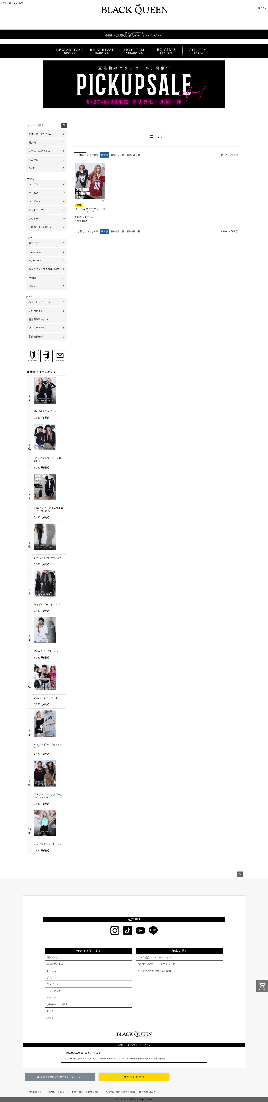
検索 (64, 125)
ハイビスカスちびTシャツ (47, 844)
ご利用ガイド (36, 310)
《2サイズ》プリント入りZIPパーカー (47, 460)
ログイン (262, 8)
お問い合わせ (95, 1092)
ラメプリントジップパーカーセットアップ (48, 796)
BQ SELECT (35, 260)
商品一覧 (33, 159)
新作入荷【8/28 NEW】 (41, 134)
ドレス (32, 286)
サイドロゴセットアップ (47, 604)
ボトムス (33, 192)
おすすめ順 (92, 155)
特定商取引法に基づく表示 (120, 1092)
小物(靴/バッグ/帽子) (40, 227)
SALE (32, 168)
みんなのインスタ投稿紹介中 (44, 269)
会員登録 (51, 1092)
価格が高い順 (133, 155)
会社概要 (78, 1092)
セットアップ (36, 210)
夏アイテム (35, 243)
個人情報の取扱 (147, 1092)
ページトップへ (240, 874)
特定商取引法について (41, 319)
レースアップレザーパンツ (48, 557)
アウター (33, 218)
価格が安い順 (117, 155)
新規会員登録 (36, 336)
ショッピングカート (39, 302)
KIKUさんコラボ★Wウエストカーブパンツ (48, 509)
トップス (33, 184)
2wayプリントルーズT (45, 697)
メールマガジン (37, 328)
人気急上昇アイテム (39, 151)
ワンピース (35, 201)
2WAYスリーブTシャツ (46, 651)
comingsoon (35, 252)
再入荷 (32, 142)
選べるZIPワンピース (45, 411)
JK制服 (32, 277)
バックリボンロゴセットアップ (48, 746)
